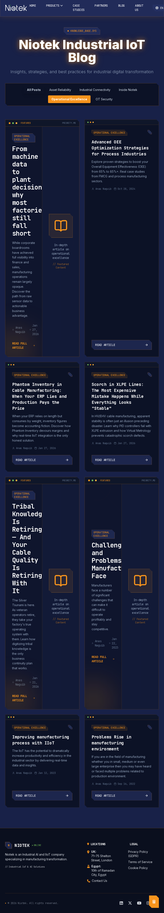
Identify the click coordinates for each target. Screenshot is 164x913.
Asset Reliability (60, 90)
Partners (101, 5)
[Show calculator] (154, 901)
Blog (121, 5)
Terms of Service (140, 862)
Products (52, 5)
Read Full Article (19, 345)
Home (32, 5)
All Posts (34, 90)
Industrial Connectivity (95, 90)
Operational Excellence (69, 99)
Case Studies (78, 8)
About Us (139, 8)
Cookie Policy (138, 868)
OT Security (104, 99)
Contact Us (99, 880)
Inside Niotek (128, 90)
